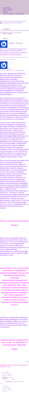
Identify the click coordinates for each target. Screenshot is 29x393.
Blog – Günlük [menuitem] (6, 387)
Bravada (14, 381)
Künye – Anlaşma (7, 375)
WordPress (20, 381)
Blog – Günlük (6, 373)
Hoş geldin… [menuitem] (6, 386)
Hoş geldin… (6, 372)
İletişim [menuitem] (5, 391)
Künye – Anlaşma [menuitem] (7, 389)
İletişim (5, 376)
